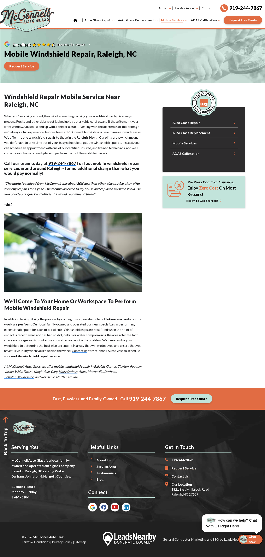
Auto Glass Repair (97, 20)
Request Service (183, 468)
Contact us (79, 351)
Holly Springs (68, 371)
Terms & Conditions (36, 542)
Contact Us (180, 476)
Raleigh (99, 366)
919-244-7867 (62, 163)
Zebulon (10, 377)
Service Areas (185, 8)
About (163, 8)
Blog (100, 479)
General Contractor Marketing (184, 539)
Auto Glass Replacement (136, 20)
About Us (103, 460)
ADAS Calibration (204, 20)
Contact (207, 8)
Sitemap (80, 542)
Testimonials (106, 473)
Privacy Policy (62, 542)
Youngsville (25, 377)
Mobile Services (172, 20)
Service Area (106, 466)
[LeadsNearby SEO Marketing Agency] (129, 539)
